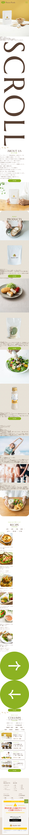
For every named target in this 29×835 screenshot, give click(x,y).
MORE (14, 180)
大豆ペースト (10, 723)
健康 (17, 727)
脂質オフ (7, 627)
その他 (20, 531)
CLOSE (26, 801)
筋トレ (2, 590)
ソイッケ (6, 787)
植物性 (17, 729)
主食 (7, 529)
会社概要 (21, 797)
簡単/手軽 (2, 550)
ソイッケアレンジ (9, 550)
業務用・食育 (9, 727)
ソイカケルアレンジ (4, 630)
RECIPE (15, 782)
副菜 (22, 529)
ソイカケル (3, 572)
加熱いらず (3, 649)
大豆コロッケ (19, 723)
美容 (21, 727)
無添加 (11, 729)
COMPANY (22, 794)
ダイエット (8, 572)
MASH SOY (7, 785)
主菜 (12, 529)
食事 (6, 729)
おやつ (8, 531)
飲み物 (14, 531)
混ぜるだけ (7, 648)
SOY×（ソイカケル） (7, 789)
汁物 (17, 529)
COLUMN (6, 794)
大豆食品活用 (18, 725)
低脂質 (7, 649)
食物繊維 (7, 609)
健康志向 (5, 551)
